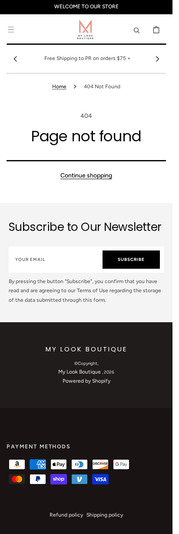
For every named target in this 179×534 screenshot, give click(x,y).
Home (59, 86)
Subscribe (131, 259)
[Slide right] (157, 58)
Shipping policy (104, 515)
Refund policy (66, 515)
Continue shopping (86, 175)
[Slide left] (15, 58)
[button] (10, 29)
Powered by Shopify (86, 381)
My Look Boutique (80, 372)
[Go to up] (161, 523)
